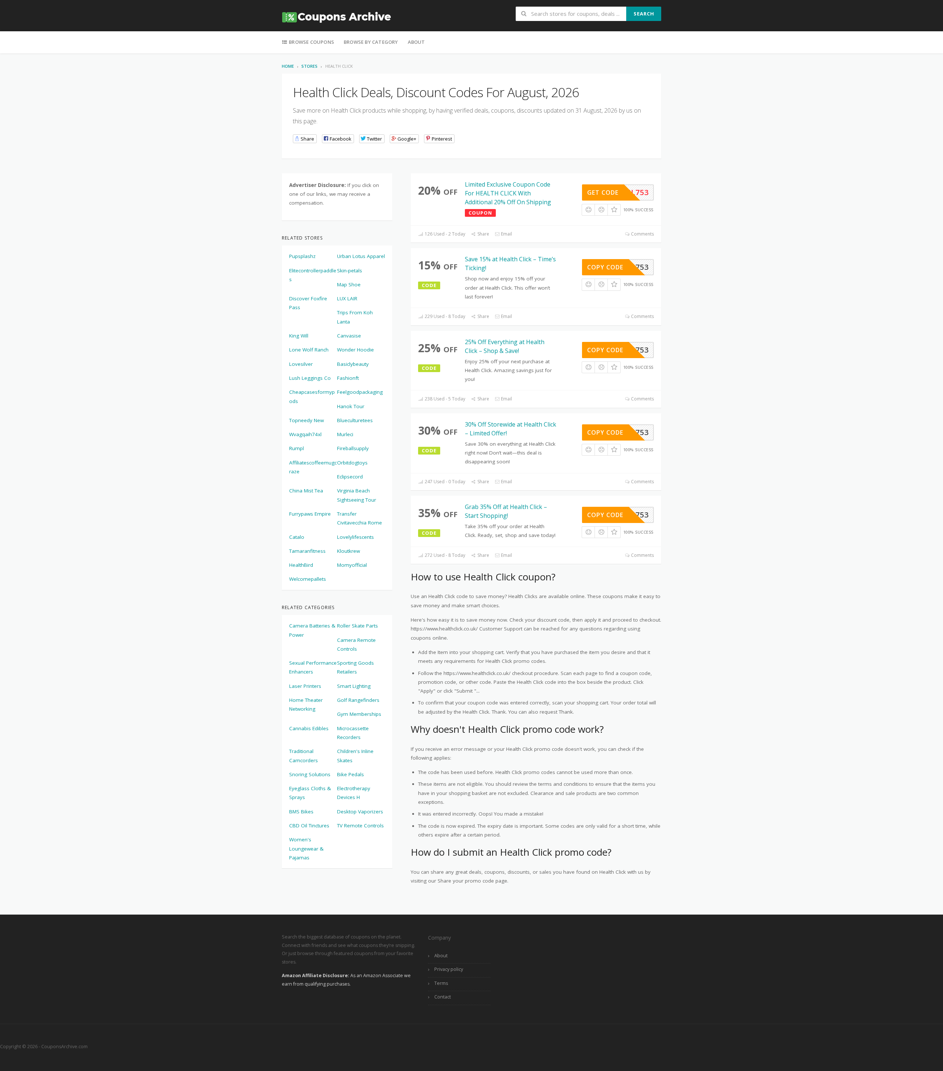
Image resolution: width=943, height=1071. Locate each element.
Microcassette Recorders (353, 732)
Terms (441, 983)
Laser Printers (305, 686)
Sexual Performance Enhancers (313, 667)
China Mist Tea (306, 490)
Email (506, 234)
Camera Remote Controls (356, 644)
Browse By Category (371, 42)
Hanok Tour (350, 406)
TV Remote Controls (360, 825)
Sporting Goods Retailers (355, 667)
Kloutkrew (348, 551)
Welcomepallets (307, 579)
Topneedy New (306, 420)
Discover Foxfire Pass (308, 303)
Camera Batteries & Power (312, 630)
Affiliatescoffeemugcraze (313, 467)
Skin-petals (349, 270)
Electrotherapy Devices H (353, 792)
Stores (309, 66)
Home (288, 66)
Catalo (296, 537)
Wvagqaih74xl (305, 434)
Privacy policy (448, 969)
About (416, 42)
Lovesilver (301, 364)
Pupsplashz (302, 256)
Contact (442, 997)
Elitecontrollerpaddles (312, 275)
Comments (642, 234)
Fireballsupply (353, 448)
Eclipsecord (350, 476)
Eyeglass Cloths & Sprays (310, 792)
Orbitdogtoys (352, 462)
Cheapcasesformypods (312, 396)
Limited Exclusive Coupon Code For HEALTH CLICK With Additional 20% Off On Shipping (508, 193)
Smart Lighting (354, 686)
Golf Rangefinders (358, 700)
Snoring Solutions (309, 774)
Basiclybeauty (353, 364)
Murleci (345, 434)
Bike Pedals (350, 774)
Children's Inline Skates (355, 755)
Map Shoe (349, 284)
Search (644, 13)
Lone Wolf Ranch (309, 349)
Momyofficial (352, 565)
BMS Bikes (301, 811)
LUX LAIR (347, 298)
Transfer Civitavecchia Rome (359, 518)
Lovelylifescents (355, 537)
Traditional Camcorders (303, 755)
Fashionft (348, 378)
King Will (298, 335)
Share (482, 234)
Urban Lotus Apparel (361, 256)
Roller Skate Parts (357, 625)
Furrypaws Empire (310, 513)
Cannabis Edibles (309, 728)
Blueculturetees (355, 420)
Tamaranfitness (307, 551)
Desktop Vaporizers (360, 811)
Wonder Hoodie (355, 349)
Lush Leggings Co (310, 378)
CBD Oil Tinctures (309, 825)
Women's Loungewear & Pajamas (306, 848)
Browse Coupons (311, 42)
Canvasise (349, 335)
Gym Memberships (359, 714)
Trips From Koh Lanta (355, 317)
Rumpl (296, 448)
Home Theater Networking (306, 704)
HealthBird (301, 565)
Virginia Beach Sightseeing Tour (356, 495)
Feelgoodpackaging (360, 392)
